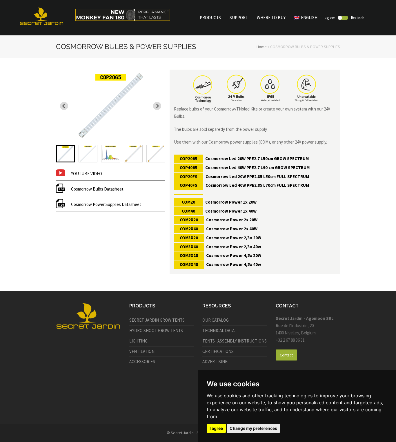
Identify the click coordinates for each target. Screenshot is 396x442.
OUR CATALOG (215, 320)
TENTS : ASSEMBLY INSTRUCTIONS (234, 341)
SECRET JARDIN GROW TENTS (157, 320)
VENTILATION (142, 351)
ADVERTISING (215, 361)
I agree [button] (216, 428)
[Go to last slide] (64, 106)
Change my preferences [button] (253, 428)
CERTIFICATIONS (218, 351)
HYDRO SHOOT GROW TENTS (156, 330)
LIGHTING (138, 341)
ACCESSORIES (142, 361)
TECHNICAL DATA (218, 330)
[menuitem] (65, 153)
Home (262, 46)
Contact (286, 355)
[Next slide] (157, 106)
